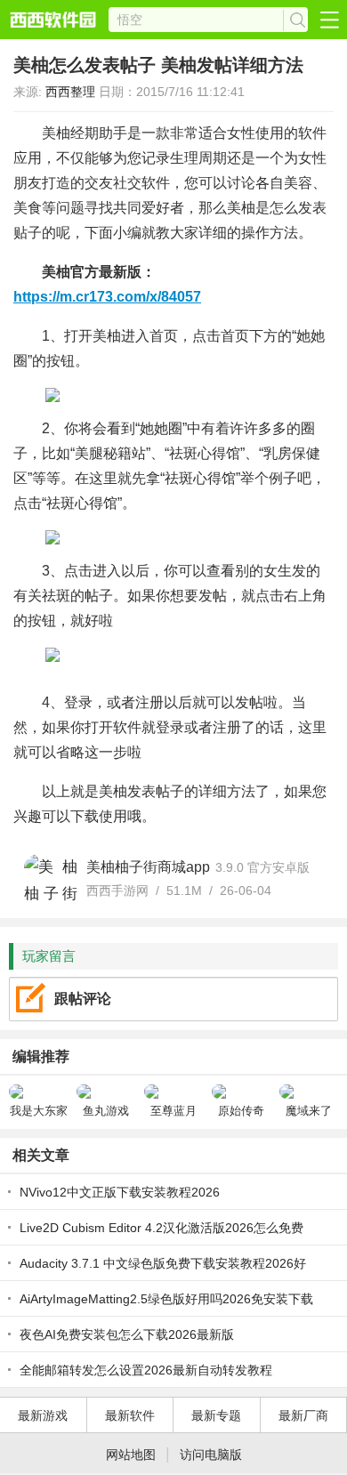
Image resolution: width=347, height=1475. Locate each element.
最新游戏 (43, 1415)
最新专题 (216, 1415)
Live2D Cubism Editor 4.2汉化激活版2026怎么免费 (161, 1228)
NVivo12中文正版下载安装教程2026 (120, 1192)
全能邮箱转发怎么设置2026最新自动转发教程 (146, 1370)
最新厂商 (303, 1415)
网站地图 (131, 1454)
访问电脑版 (211, 1454)
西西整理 (70, 92)
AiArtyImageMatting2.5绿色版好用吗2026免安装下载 (166, 1299)
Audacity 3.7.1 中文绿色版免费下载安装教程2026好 (163, 1263)
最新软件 (130, 1415)
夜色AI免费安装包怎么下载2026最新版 (127, 1334)
